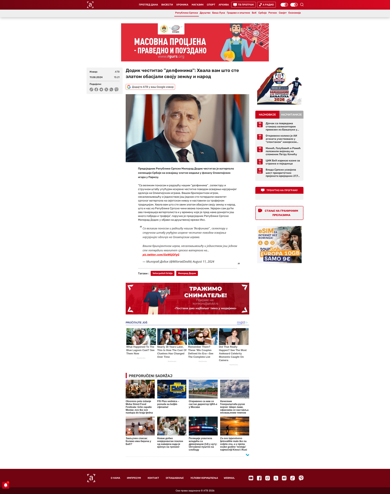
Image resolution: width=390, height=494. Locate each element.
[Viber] (301, 478)
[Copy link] (91, 89)
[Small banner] (279, 86)
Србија (262, 12)
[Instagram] (267, 478)
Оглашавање (175, 477)
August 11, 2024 (203, 261)
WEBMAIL (229, 477)
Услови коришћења (204, 477)
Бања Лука (218, 12)
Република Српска (186, 12)
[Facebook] (259, 478)
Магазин (198, 4)
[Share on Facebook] (96, 89)
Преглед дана (148, 4)
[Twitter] (276, 478)
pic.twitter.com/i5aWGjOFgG (161, 254)
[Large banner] (195, 42)
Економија (294, 12)
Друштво (205, 12)
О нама (115, 477)
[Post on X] (106, 89)
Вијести (167, 4)
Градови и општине (238, 12)
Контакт (153, 477)
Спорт (211, 4)
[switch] (284, 5)
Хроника (182, 4)
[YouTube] (251, 478)
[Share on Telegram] (101, 89)
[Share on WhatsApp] (111, 89)
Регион (272, 12)
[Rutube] (284, 478)
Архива (224, 4)
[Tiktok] (292, 478)
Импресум (134, 477)
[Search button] (301, 4)
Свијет (283, 12)
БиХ (254, 12)
